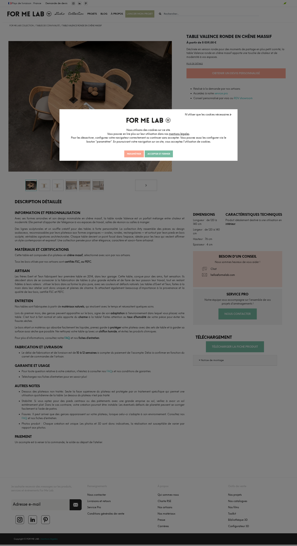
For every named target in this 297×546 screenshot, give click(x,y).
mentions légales (179, 134)
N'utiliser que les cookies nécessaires (207, 114)
